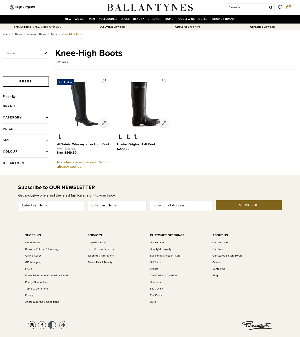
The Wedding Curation (163, 275)
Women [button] (80, 19)
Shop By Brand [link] (223, 19)
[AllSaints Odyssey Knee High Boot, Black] (60, 136)
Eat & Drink (156, 288)
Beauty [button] (138, 19)
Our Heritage (220, 242)
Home (6, 34)
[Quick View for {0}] (103, 123)
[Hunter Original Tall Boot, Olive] (136, 136)
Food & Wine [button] (186, 19)
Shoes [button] (125, 19)
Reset (25, 81)
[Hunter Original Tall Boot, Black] (121, 136)
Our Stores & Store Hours (227, 255)
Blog (215, 275)
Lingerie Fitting (97, 242)
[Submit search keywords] (271, 7)
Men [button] (92, 19)
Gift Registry (157, 242)
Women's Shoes (36, 34)
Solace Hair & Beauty (100, 262)
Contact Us (218, 269)
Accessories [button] (108, 19)
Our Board (218, 249)
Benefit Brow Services (101, 249)
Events (154, 269)
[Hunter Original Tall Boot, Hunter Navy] (129, 136)
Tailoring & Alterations (101, 255)
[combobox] (250, 7)
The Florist (156, 295)
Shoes (18, 34)
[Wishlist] (104, 81)
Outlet (153, 302)
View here (120, 27)
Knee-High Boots (72, 34)
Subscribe (248, 205)
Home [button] (169, 19)
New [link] (68, 19)
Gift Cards (156, 262)
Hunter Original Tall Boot (136, 144)
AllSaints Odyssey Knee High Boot (83, 144)
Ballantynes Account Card (165, 255)
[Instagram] (32, 325)
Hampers (155, 282)
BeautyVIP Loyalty (160, 249)
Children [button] (154, 19)
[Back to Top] (63, 325)
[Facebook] (42, 325)
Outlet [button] (203, 19)
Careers (217, 262)
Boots (54, 34)
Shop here (194, 27)
